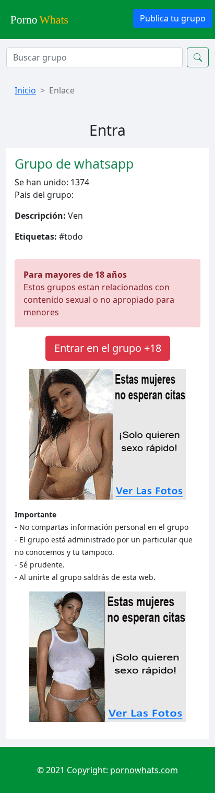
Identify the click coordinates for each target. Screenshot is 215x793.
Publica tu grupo (173, 18)
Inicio (25, 90)
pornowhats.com (144, 770)
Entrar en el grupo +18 (107, 348)
